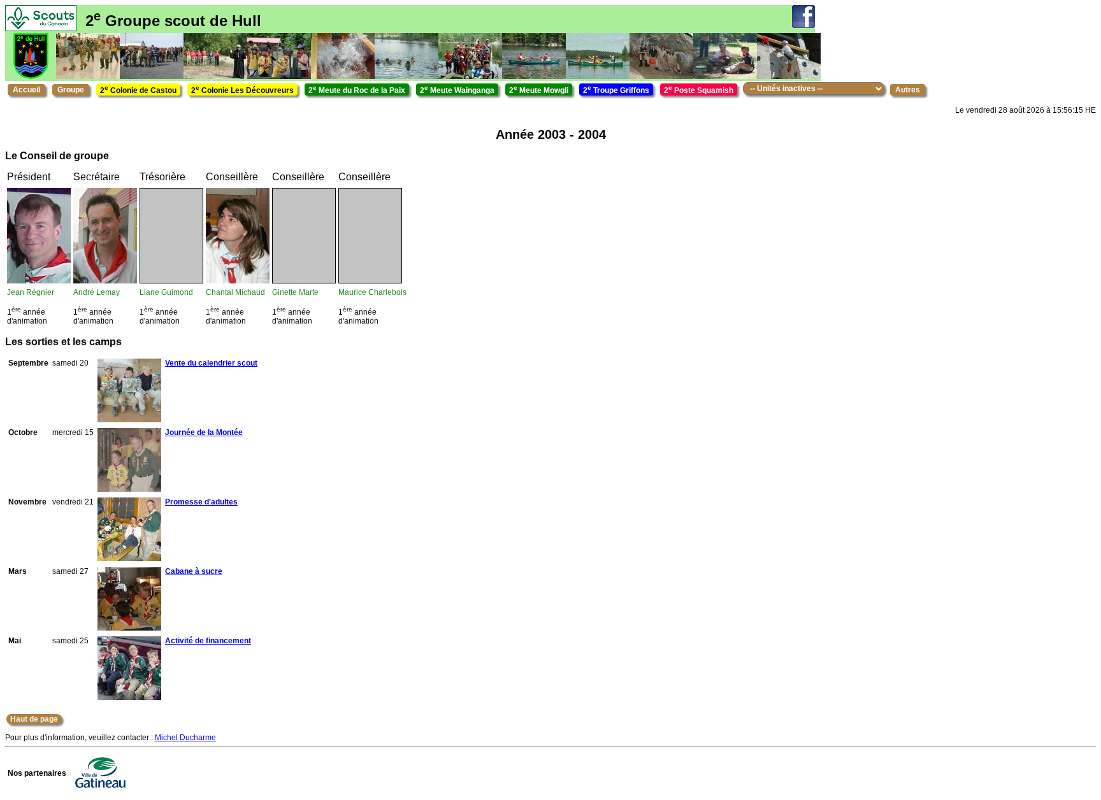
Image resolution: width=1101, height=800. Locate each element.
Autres (907, 89)
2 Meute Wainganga (457, 89)
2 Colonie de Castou (138, 89)
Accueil (26, 89)
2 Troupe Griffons (616, 89)
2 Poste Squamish (698, 89)
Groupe (70, 89)
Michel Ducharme (185, 737)
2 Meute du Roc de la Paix (356, 89)
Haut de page (34, 719)
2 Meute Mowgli (538, 89)
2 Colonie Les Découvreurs (242, 89)
